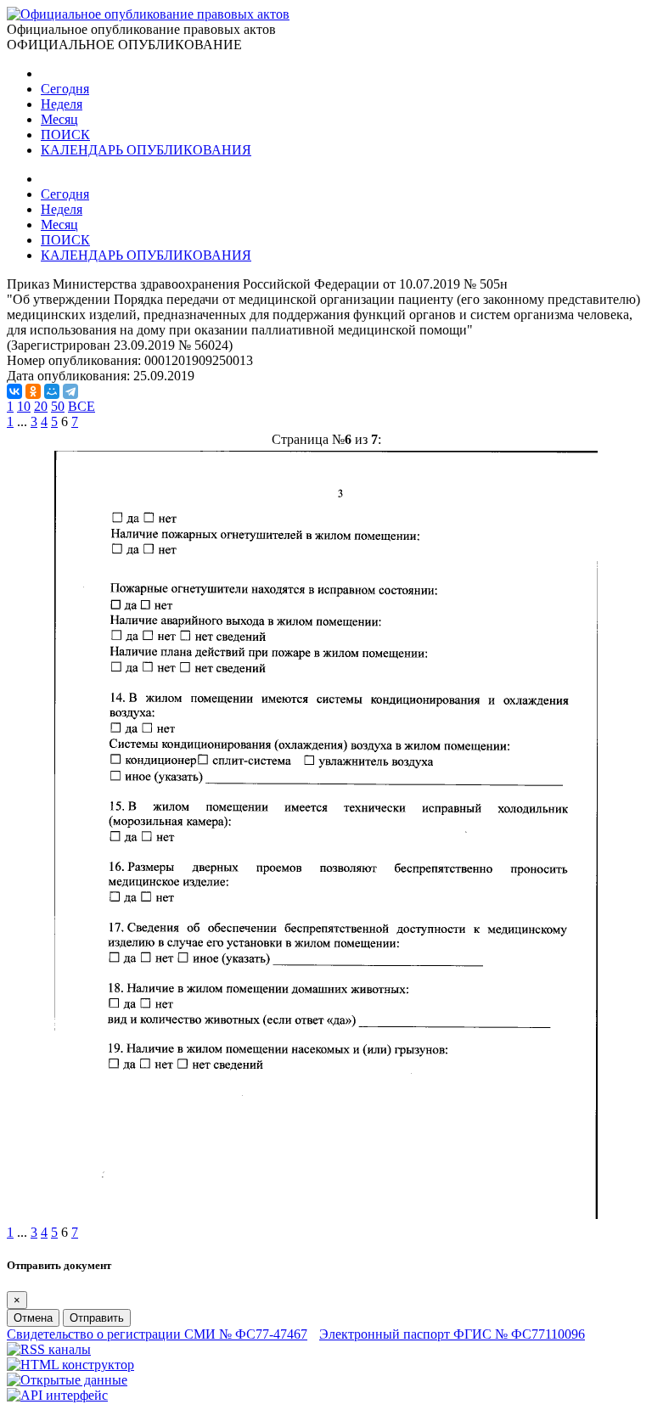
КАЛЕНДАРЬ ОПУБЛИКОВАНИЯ (146, 150)
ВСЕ (81, 406)
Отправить (97, 1318)
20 (41, 406)
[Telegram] (70, 391)
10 (24, 406)
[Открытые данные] (67, 1380)
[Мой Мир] (51, 391)
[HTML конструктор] (70, 1364)
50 (58, 406)
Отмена (33, 1318)
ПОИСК (65, 134)
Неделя (61, 104)
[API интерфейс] (57, 1395)
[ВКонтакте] (14, 391)
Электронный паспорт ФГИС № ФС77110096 (452, 1334)
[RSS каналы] (49, 1349)
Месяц (59, 119)
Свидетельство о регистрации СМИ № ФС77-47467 (157, 1334)
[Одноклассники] (33, 391)
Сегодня (65, 88)
